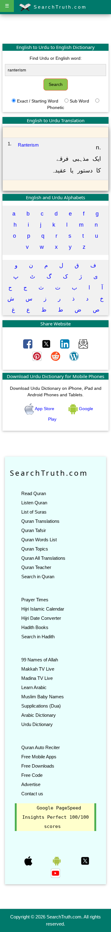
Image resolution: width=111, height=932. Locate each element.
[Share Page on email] (83, 343)
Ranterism (28, 144)
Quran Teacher (36, 567)
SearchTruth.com (59, 7)
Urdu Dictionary (37, 724)
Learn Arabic (34, 687)
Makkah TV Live (37, 669)
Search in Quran (37, 576)
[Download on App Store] (29, 860)
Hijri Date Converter (41, 618)
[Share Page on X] (47, 343)
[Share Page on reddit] (56, 355)
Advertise (30, 784)
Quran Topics (34, 548)
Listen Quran (34, 502)
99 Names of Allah (39, 659)
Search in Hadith (38, 636)
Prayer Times (34, 599)
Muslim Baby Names (42, 696)
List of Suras (34, 511)
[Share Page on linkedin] (65, 343)
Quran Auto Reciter (40, 747)
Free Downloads (37, 766)
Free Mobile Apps (38, 756)
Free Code (32, 775)
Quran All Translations (43, 558)
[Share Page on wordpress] (74, 355)
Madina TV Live (37, 678)
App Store (45, 408)
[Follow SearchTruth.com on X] (85, 860)
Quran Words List (39, 539)
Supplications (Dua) (41, 705)
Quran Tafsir (33, 530)
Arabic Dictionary (38, 715)
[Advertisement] (55, 28)
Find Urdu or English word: (56, 58)
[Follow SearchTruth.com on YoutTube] (55, 872)
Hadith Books (34, 627)
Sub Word (79, 101)
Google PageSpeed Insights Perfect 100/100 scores (55, 817)
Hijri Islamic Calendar (42, 608)
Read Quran (33, 493)
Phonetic (55, 107)
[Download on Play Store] (57, 860)
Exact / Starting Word (37, 101)
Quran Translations (40, 521)
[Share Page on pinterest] (37, 355)
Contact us (32, 793)
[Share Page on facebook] (28, 343)
